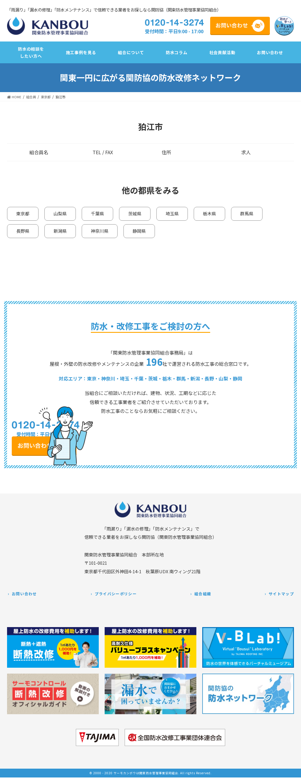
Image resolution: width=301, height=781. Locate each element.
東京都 (22, 213)
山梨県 (60, 213)
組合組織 (202, 593)
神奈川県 (99, 231)
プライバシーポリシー (116, 593)
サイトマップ (281, 593)
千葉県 (97, 213)
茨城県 (134, 213)
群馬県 (246, 213)
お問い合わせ (24, 593)
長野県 (22, 231)
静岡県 (139, 231)
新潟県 (60, 231)
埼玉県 (172, 213)
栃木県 (209, 213)
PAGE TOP (291, 773)
